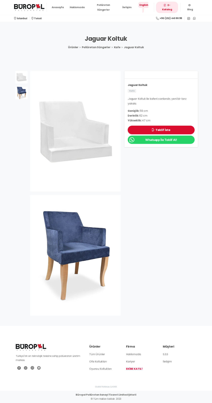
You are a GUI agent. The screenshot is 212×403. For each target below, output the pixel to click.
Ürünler (73, 47)
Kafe (117, 47)
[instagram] (188, 18)
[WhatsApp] (194, 18)
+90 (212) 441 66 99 (171, 18)
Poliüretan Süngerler (96, 47)
